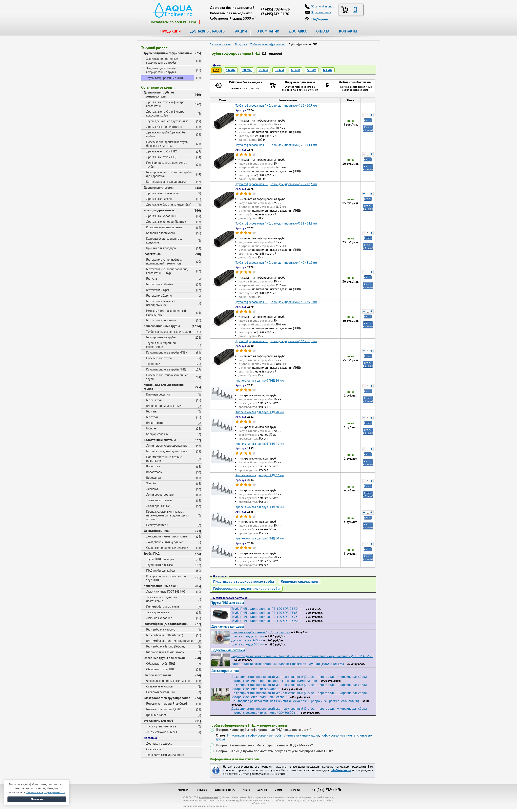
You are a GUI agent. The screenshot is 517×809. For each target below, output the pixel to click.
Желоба (151, 483)
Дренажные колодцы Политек (166, 221)
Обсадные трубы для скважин (165, 658)
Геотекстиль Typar (157, 290)
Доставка (150, 738)
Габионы (151, 428)
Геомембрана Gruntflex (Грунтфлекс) (170, 641)
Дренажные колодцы (227, 626)
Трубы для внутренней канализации (161, 345)
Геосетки (152, 417)
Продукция (201, 789)
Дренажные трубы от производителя (159, 94)
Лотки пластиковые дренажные (167, 445)
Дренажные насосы (159, 199)
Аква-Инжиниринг (208, 797)
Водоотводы (154, 472)
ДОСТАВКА (298, 31)
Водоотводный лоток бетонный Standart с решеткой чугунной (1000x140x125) (287, 664)
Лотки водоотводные (160, 494)
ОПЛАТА (322, 31)
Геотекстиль (152, 254)
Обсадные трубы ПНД (160, 663)
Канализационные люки (161, 586)
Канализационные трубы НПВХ (166, 352)
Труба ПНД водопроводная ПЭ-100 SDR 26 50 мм (267, 608)
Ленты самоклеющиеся (161, 732)
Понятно (37, 799)
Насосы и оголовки (157, 675)
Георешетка (154, 400)
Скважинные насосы (159, 686)
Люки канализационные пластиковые (162, 599)
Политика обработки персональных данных (204, 805)
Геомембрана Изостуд (160, 629)
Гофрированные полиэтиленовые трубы (246, 588)
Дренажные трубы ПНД (161, 157)
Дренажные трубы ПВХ (161, 151)
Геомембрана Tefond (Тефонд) (165, 646)
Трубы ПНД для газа (159, 565)
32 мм (279, 70)
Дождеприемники (157, 531)
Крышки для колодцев (161, 248)
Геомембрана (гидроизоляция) (166, 624)
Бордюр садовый (157, 434)
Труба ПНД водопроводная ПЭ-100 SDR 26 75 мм (267, 617)
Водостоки (153, 466)
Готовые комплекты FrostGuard (166, 703)
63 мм (327, 70)
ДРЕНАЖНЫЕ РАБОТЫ (207, 31)
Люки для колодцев (159, 618)
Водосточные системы (160, 440)
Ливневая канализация (299, 581)
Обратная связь (321, 12)
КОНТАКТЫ (348, 31)
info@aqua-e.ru (341, 770)
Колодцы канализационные (164, 227)
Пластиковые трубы (159, 358)
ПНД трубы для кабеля (161, 570)
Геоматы (151, 411)
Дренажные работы (225, 789)
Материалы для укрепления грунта (164, 387)
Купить (368, 120)
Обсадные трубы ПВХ (160, 669)
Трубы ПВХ (153, 364)
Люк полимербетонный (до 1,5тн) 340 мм (260, 632)
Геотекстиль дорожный (161, 320)
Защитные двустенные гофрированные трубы (161, 70)
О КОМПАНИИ (267, 31)
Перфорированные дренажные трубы (166, 164)
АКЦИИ (241, 31)
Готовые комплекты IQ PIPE (164, 709)
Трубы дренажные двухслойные (167, 121)
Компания (183, 789)
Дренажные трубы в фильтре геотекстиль (165, 104)
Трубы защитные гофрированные (168, 53)
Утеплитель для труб (158, 721)
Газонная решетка (158, 394)
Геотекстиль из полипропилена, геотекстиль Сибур (167, 271)
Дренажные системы (158, 187)
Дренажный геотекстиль (162, 193)
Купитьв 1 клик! (368, 129)
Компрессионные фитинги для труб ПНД (166, 578)
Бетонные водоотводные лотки (166, 451)
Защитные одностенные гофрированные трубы (162, 60)
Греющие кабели (157, 715)
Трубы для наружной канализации (168, 332)
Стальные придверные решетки (167, 548)
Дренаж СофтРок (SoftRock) (164, 127)
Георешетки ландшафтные (163, 406)
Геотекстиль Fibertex (159, 284)
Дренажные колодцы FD (162, 216)
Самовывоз (153, 749)
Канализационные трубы (162, 326)
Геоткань (152, 278)
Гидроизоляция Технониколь (165, 652)
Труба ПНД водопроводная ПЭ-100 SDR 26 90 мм (267, 621)
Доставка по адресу (159, 743)
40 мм (295, 70)
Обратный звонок (322, 6)
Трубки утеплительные (161, 726)
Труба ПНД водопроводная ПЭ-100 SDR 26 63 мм (267, 613)
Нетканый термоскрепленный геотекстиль (166, 312)
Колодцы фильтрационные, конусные (164, 240)
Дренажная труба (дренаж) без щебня (166, 134)
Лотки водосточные (159, 500)
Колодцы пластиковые (161, 233)
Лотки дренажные (158, 506)
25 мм (263, 70)
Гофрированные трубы (161, 337)
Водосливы (153, 478)
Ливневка (152, 489)
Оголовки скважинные (161, 692)
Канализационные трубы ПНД (166, 369)
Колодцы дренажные (159, 210)
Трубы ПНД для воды (160, 559)
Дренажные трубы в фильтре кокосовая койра (165, 113)
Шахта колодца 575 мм (247, 644)
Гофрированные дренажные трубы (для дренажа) (169, 174)
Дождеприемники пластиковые (167, 536)
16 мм (230, 70)
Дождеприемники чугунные (164, 542)
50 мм (311, 70)
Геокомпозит (154, 423)
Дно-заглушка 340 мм (247, 640)
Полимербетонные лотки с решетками (164, 459)
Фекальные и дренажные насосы (168, 681)
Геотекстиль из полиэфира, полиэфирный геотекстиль (164, 261)
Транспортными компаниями (165, 755)
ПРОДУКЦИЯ (170, 31)
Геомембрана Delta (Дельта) (164, 635)
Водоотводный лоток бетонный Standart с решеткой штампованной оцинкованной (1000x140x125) (302, 656)
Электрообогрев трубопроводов (167, 698)
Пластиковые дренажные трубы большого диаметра (167, 144)
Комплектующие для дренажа (166, 182)
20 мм (247, 70)
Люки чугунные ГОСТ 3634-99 (165, 591)
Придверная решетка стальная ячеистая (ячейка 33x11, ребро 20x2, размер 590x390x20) (295, 701)
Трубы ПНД (152, 553)
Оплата (278, 789)
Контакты (295, 789)
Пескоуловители (157, 525)
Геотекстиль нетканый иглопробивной (160, 303)
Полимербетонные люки (162, 607)
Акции (246, 789)
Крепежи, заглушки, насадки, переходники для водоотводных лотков (167, 515)
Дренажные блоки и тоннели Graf (168, 204)
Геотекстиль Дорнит (159, 295)
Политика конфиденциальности (45, 792)
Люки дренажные (157, 612)
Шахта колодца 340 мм (247, 636)
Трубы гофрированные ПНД (164, 78)
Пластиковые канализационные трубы (167, 377)
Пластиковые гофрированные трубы (243, 581)
